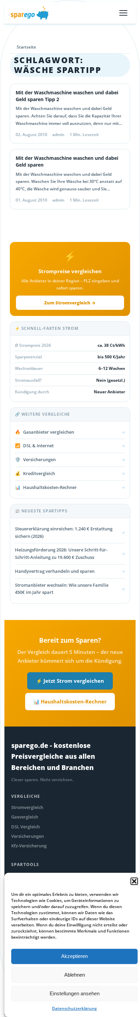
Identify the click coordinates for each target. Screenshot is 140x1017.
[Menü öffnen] (123, 12)
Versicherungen (70, 459)
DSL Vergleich (25, 827)
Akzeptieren (74, 956)
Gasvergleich (24, 817)
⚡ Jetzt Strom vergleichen (70, 680)
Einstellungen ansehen (75, 993)
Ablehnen (74, 975)
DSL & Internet (70, 445)
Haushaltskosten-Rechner (70, 487)
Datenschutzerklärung (74, 1008)
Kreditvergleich (70, 473)
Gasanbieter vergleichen (70, 432)
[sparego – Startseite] (29, 12)
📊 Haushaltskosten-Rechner (70, 701)
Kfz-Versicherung (29, 846)
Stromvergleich (27, 807)
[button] (134, 881)
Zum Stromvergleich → (70, 303)
